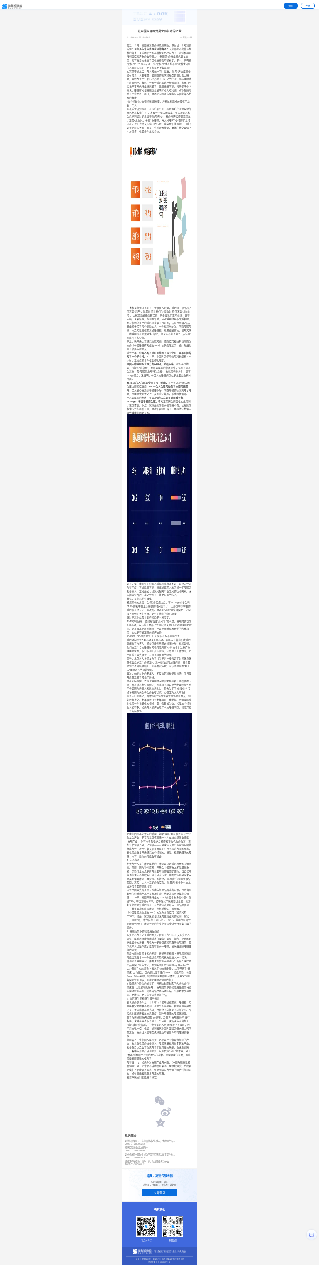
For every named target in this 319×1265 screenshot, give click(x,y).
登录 (307, 6)
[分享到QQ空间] (160, 1123)
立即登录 (159, 1193)
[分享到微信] (160, 1101)
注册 (290, 6)
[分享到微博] (165, 1112)
